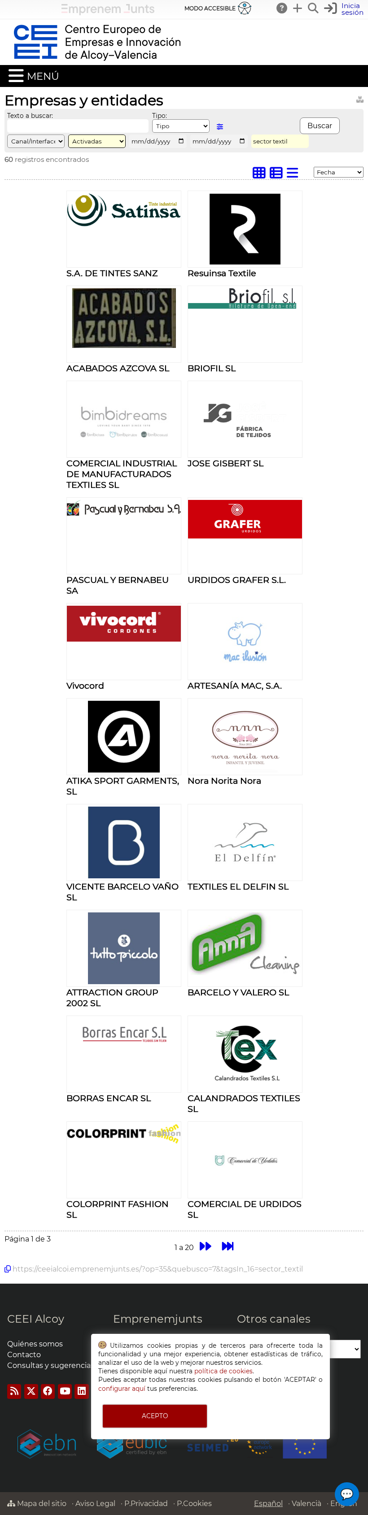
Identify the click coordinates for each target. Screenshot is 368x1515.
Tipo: (159, 115)
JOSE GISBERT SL (225, 463)
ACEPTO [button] (155, 1415)
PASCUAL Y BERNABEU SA (117, 585)
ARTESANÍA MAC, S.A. (235, 685)
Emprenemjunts (157, 1318)
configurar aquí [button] (121, 1388)
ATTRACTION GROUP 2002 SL (112, 997)
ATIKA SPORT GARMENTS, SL (122, 786)
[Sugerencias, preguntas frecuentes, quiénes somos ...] (282, 8)
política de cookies (223, 1371)
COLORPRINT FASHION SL (117, 1209)
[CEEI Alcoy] (97, 60)
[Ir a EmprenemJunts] (107, 13)
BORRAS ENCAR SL (108, 1098)
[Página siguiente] (205, 1246)
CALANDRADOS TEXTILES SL (244, 1103)
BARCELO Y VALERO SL (238, 992)
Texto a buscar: (30, 115)
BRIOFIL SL (212, 368)
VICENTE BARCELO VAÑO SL (122, 892)
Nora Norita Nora (224, 780)
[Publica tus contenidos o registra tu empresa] (298, 8)
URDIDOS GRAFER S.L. (237, 579)
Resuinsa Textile (222, 273)
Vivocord (85, 685)
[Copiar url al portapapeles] (7, 1268)
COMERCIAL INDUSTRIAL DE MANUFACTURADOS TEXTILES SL (121, 474)
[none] (124, 224)
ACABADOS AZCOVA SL (117, 368)
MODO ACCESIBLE (210, 8)
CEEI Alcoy (35, 1318)
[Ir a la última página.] (228, 1246)
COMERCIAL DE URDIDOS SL (245, 1209)
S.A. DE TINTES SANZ (112, 273)
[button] (345, 9)
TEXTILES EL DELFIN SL (238, 886)
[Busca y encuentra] (314, 8)
